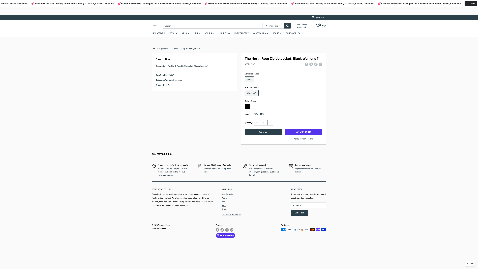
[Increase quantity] (270, 122)
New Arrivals (227, 194)
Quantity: (249, 122)
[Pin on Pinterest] (311, 64)
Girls (224, 205)
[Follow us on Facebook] (217, 230)
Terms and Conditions (231, 214)
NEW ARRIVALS (158, 33)
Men (223, 201)
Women (225, 198)
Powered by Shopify (159, 228)
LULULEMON (224, 33)
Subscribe (320, 17)
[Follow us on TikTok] (231, 230)
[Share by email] (320, 64)
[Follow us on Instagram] (227, 230)
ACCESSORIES (259, 33)
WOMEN (208, 33)
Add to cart (263, 132)
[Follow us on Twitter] (222, 230)
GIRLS (184, 33)
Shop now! (471, 3)
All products (163, 49)
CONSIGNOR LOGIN (294, 33)
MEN (196, 33)
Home (154, 49)
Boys (224, 209)
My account (301, 27)
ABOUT (276, 33)
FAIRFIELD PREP (241, 33)
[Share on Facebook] (306, 64)
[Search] (287, 26)
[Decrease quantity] (257, 122)
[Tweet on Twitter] (316, 64)
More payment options (303, 138)
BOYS (172, 33)
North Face (250, 64)
